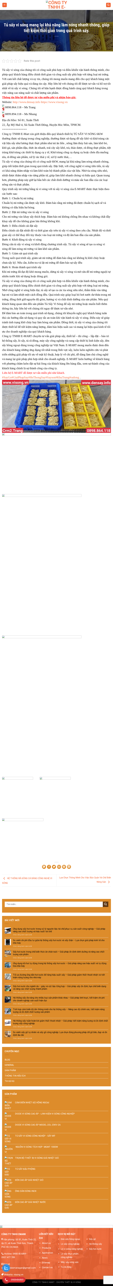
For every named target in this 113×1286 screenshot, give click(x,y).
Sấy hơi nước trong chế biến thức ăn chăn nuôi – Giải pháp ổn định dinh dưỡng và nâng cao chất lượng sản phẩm (58, 953)
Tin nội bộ (9, 1081)
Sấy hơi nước (95, 1249)
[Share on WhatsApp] (44, 867)
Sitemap (46, 1262)
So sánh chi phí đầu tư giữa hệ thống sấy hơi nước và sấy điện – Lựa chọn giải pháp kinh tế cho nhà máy (59, 941)
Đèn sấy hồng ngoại (70, 1239)
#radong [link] (74, 377)
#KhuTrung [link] (62, 377)
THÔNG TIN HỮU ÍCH (15, 1075)
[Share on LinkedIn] (69, 867)
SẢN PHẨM (10, 1070)
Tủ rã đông (66, 1267)
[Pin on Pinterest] (64, 867)
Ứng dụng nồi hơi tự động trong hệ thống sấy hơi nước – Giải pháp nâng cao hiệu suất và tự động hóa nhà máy (59, 964)
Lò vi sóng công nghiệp (72, 1249)
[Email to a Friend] (59, 867)
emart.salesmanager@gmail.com (18, 1267)
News (45, 1257)
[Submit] (105, 904)
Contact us (47, 1267)
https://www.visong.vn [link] (54, 102)
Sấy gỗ (92, 1239)
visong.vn (18, 1274)
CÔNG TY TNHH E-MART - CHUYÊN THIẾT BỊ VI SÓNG (56, 1282)
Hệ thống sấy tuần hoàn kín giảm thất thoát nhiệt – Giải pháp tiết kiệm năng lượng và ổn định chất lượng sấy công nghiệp (60, 1022)
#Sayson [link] (50, 377)
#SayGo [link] (7, 377)
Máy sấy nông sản (69, 1262)
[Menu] (4, 5)
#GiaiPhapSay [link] (20, 377)
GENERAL (9, 1065)
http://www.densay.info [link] (26, 102)
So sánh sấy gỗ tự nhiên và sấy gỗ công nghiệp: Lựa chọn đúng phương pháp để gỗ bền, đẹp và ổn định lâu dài (60, 1033)
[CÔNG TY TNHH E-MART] (56, 5)
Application (47, 1252)
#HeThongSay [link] (36, 377)
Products (46, 1248)
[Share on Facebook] (49, 867)
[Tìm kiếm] (108, 5)
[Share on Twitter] (54, 867)
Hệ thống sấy (95, 1244)
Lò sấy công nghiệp (70, 1244)
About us (46, 1243)
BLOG (7, 1059)
